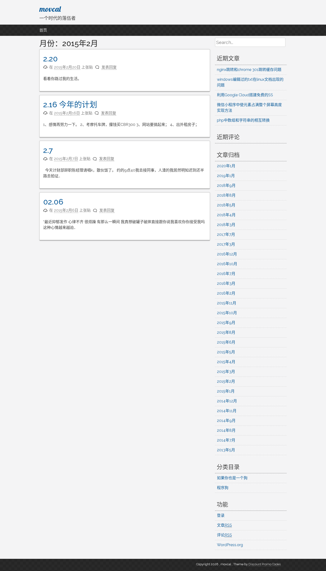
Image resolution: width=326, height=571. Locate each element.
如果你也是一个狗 (232, 478)
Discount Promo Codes (264, 564)
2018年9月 (226, 185)
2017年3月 (226, 244)
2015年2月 (226, 381)
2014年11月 (227, 411)
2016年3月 (226, 283)
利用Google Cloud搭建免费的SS (245, 95)
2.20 (50, 58)
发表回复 (109, 67)
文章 (224, 525)
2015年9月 (226, 322)
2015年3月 (226, 371)
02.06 (53, 201)
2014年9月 (226, 420)
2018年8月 (226, 195)
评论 (224, 535)
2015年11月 (226, 303)
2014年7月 (226, 440)
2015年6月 (226, 342)
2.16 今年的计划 (70, 104)
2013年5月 (226, 450)
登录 (221, 515)
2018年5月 (226, 205)
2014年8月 (226, 430)
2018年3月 (226, 224)
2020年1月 (226, 166)
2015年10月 (227, 313)
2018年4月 (226, 215)
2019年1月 (226, 175)
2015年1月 (226, 391)
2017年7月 (226, 234)
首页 (43, 30)
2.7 (48, 150)
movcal (50, 9)
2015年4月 (226, 362)
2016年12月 (227, 254)
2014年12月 (227, 401)
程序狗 (222, 487)
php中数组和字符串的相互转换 (243, 120)
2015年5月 (226, 352)
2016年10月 (227, 264)
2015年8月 (226, 332)
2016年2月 (226, 293)
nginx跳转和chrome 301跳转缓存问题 (249, 69)
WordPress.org (230, 545)
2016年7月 (226, 273)
